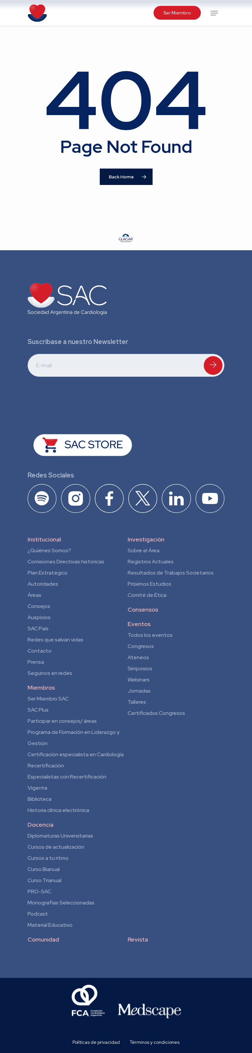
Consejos (39, 606)
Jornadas (139, 690)
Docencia (40, 824)
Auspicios (39, 617)
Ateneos (138, 657)
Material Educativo (50, 924)
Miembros (41, 687)
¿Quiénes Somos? (49, 550)
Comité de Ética (147, 595)
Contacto (40, 650)
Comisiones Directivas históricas (66, 561)
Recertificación (46, 765)
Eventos (139, 624)
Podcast (38, 913)
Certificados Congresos (156, 713)
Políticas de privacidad (96, 1042)
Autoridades (43, 583)
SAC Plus (38, 709)
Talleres (137, 702)
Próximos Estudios (149, 583)
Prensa (36, 661)
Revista (138, 939)
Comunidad (43, 939)
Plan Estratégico (48, 572)
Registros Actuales (151, 561)
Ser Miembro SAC (48, 698)
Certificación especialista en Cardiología (76, 754)
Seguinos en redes (50, 673)
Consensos (143, 609)
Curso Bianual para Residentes (44, 870)
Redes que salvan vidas (55, 639)
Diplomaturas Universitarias (60, 835)
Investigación (146, 539)
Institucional (44, 539)
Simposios (140, 668)
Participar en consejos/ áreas (62, 721)
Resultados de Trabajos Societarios (171, 572)
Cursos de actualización (56, 846)
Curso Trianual (44, 880)
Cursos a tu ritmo (48, 858)
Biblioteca (40, 799)
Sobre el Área (143, 550)
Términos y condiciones (154, 1042)
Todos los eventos (150, 635)
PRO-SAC (39, 891)
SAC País (38, 628)
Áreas (34, 595)
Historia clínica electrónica (58, 810)
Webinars (139, 679)
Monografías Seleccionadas (61, 902)
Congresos (141, 646)
